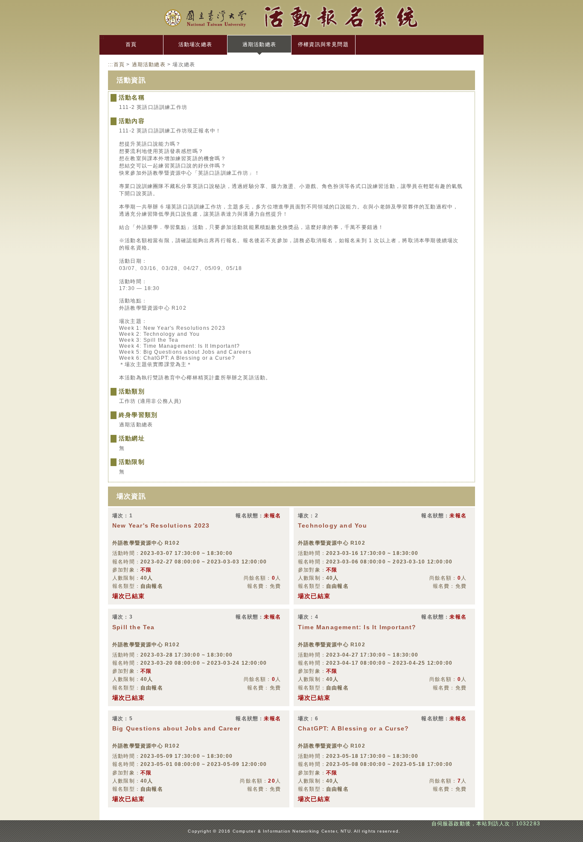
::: (102, 37)
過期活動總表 (259, 44)
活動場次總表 (195, 44)
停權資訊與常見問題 (323, 44)
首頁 (131, 44)
